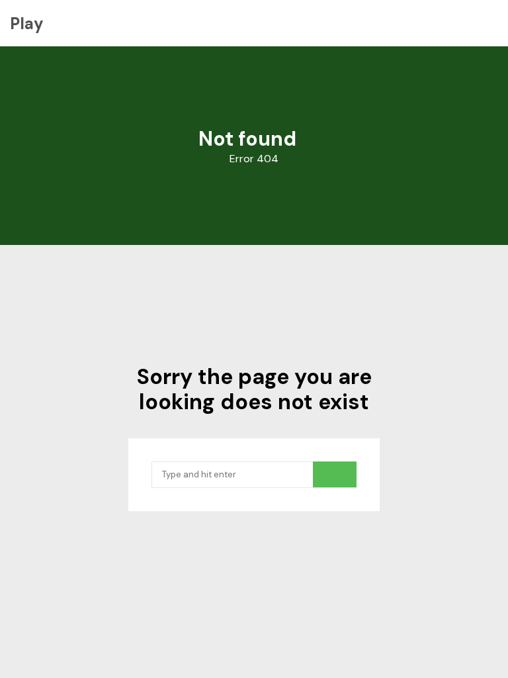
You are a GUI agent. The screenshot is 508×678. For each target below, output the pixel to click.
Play (27, 23)
